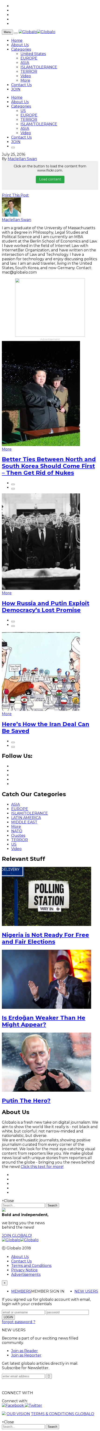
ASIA (24, 62)
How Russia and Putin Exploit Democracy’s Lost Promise (45, 606)
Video (25, 76)
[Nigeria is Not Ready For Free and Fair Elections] (46, 924)
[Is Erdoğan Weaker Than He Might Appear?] (46, 1007)
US (23, 111)
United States (33, 54)
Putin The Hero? (26, 1100)
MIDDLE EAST (24, 822)
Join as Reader (24, 1351)
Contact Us (21, 85)
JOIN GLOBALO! (17, 1235)
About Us (20, 45)
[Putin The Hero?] (46, 1090)
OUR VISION (18, 1414)
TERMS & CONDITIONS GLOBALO (62, 1414)
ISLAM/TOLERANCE (38, 67)
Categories (21, 49)
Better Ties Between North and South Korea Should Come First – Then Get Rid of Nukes (49, 466)
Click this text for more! (42, 1166)
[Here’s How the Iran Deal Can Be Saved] (41, 709)
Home (17, 40)
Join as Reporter (26, 1355)
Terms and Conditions (31, 1265)
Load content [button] (50, 179)
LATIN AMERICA (26, 818)
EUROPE (28, 58)
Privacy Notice (24, 1270)
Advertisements (25, 1274)
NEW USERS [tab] (86, 1291)
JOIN (15, 89)
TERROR (28, 71)
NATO (16, 831)
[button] (13, 1405)
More (25, 80)
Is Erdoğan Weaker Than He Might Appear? (43, 1021)
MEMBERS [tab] (21, 1291)
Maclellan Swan (22, 159)
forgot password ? (18, 1322)
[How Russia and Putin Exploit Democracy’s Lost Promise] (41, 588)
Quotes (18, 835)
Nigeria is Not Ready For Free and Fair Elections (45, 938)
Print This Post (15, 195)
